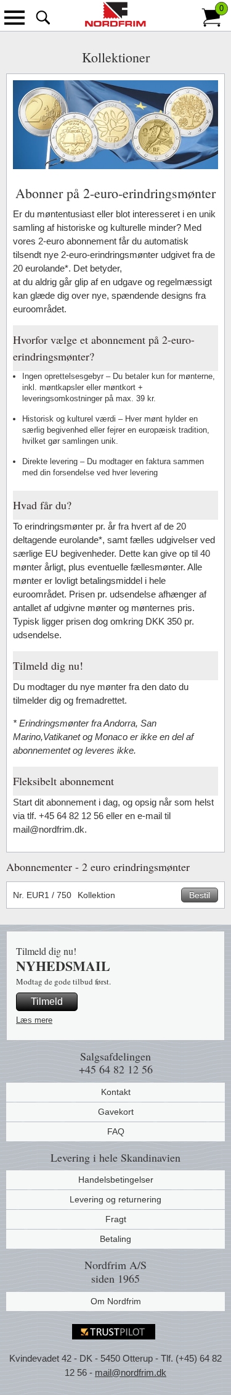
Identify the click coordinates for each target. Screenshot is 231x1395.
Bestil (199, 895)
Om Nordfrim (116, 1301)
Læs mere (34, 1020)
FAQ (115, 1131)
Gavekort (116, 1112)
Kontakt (116, 1092)
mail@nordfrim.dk (130, 1372)
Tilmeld (47, 1001)
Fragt (115, 1219)
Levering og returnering (115, 1199)
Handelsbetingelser (115, 1180)
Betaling (115, 1239)
